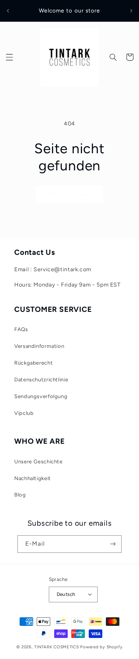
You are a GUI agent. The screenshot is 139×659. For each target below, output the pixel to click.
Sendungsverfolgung (40, 396)
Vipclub (24, 413)
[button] (9, 57)
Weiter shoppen (69, 194)
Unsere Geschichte (38, 461)
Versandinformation (39, 346)
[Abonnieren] (112, 544)
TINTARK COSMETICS (56, 646)
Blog (20, 494)
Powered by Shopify (101, 646)
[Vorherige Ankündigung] (8, 11)
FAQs (21, 329)
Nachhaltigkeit (32, 478)
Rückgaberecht (33, 363)
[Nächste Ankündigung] (131, 11)
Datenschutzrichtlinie (41, 379)
